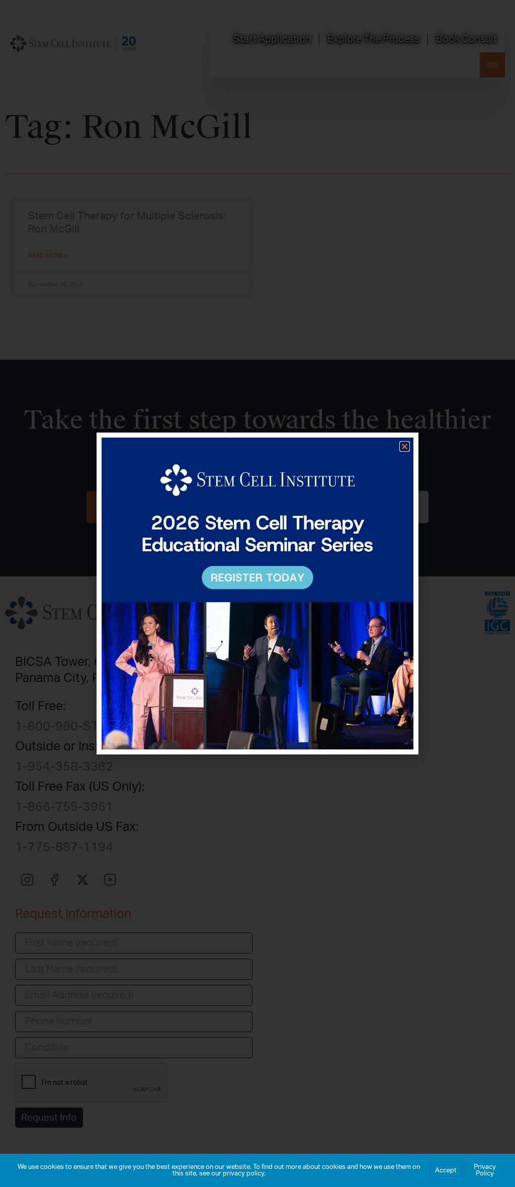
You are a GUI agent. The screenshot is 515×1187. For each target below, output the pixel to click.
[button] (404, 446)
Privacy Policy (485, 1170)
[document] (257, 593)
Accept (446, 1170)
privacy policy (243, 1173)
